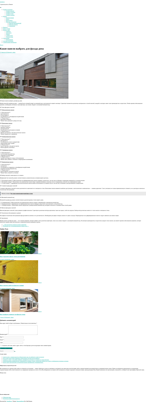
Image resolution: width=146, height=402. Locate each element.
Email (2, 339)
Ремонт (5, 16)
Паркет (8, 34)
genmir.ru (2, 2)
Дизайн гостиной (10, 12)
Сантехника (6, 38)
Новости (5, 27)
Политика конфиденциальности (11, 398)
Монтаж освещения (11, 22)
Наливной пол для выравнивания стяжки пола (16, 226)
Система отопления (8, 41)
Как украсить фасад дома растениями (12, 256)
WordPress (9, 401)
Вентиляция (9, 20)
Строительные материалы (10, 42)
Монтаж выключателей (15, 23)
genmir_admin (11, 52)
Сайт (1, 342)
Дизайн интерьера (7, 9)
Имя (1, 337)
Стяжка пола (9, 35)
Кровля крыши (10, 17)
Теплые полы (9, 37)
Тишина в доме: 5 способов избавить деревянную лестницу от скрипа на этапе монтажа (26, 359)
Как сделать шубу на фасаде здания (12, 285)
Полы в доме (6, 30)
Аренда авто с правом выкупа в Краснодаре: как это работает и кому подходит (23, 357)
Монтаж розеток (13, 24)
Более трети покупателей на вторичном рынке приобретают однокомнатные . (23, 362)
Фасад (7, 19)
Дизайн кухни (9, 13)
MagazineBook (20, 401)
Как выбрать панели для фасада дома (12, 314)
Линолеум (8, 32)
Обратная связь (7, 397)
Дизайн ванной (10, 11)
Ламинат (8, 31)
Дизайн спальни (10, 15)
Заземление (12, 26)
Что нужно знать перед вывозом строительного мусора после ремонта (21, 358)
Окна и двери (6, 28)
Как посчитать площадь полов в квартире (14, 224)
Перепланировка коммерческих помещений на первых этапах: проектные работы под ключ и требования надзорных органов (35, 361)
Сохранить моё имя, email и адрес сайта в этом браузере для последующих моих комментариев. (26, 345)
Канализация (9, 39)
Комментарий (4, 334)
